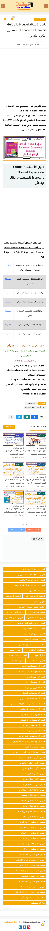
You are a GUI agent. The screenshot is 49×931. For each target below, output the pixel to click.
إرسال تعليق (38, 539)
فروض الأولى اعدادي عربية (34, 779)
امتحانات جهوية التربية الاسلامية (32, 671)
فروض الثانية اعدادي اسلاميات (32, 827)
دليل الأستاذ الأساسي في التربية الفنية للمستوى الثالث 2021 (14, 483)
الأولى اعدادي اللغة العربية (34, 628)
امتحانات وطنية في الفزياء (34, 725)
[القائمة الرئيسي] (46, 6)
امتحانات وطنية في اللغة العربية (32, 736)
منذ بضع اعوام (40, 448)
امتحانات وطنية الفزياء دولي (33, 693)
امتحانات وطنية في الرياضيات (32, 720)
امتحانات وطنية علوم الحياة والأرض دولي (28, 704)
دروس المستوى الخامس (35, 747)
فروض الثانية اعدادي (14, 617)
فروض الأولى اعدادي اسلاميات (32, 763)
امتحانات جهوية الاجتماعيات (33, 666)
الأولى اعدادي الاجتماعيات (34, 569)
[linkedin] (20, 927)
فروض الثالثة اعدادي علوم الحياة (31, 811)
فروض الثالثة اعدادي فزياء (34, 817)
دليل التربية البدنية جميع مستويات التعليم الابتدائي (35, 454)
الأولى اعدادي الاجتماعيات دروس (31, 574)
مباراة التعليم (15, 650)
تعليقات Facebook (16, 529)
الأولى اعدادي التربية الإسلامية (32, 580)
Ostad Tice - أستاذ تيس (13, 922)
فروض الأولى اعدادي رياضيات (32, 774)
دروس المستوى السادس (34, 639)
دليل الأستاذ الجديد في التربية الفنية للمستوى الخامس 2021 (36, 512)
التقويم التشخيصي (13, 596)
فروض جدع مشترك (37, 612)
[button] (34, 417)
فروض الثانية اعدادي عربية (34, 838)
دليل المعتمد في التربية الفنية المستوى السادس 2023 (14, 454)
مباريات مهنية (39, 655)
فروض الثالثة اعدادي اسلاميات (32, 795)
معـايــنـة (8, 279)
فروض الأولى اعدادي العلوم (33, 768)
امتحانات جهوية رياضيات (35, 687)
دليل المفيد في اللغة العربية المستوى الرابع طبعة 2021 (14, 512)
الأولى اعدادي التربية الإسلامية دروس (29, 585)
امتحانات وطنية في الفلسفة (33, 730)
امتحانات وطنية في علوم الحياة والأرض (29, 741)
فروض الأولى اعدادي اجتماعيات (32, 757)
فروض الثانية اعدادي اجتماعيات (32, 822)
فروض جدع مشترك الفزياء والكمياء (30, 870)
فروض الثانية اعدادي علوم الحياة (31, 844)
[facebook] (24, 927)
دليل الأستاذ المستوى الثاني (35, 407)
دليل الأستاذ (40, 19)
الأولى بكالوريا (39, 661)
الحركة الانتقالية (17, 661)
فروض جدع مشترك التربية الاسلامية (30, 860)
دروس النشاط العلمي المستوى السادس (28, 752)
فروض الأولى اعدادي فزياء (34, 784)
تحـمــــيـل (8, 265)
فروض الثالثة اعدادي (36, 617)
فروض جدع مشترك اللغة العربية (32, 881)
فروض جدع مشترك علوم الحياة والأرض (29, 892)
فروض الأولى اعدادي (15, 612)
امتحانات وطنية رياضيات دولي (32, 698)
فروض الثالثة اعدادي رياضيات (32, 800)
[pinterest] (28, 927)
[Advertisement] (24, 75)
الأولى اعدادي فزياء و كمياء (34, 634)
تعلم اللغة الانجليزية (37, 650)
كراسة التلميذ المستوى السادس (31, 607)
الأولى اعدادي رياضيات (17, 655)
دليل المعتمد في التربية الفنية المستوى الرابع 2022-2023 (36, 483)
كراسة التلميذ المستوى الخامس (32, 644)
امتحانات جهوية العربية (35, 677)
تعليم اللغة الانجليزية (36, 591)
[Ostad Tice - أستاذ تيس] (24, 6)
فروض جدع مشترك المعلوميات (32, 887)
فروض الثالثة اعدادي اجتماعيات (32, 790)
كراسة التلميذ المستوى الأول (33, 897)
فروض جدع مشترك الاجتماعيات (32, 854)
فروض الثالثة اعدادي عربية (34, 806)
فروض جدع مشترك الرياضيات (32, 865)
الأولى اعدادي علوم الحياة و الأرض (31, 623)
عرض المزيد (9, 427)
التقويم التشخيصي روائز (35, 596)
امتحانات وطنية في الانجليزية (33, 714)
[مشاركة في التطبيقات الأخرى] (11, 417)
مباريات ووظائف (38, 903)
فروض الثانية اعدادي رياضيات (33, 833)
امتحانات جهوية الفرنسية (35, 682)
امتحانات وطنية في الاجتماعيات (32, 709)
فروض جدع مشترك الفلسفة (33, 876)
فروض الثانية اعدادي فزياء (34, 849)
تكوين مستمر (39, 601)
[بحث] (3, 6)
